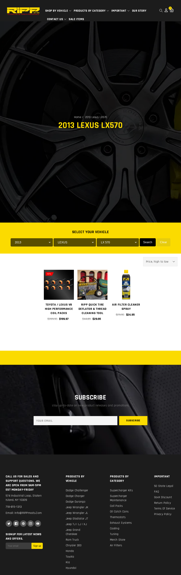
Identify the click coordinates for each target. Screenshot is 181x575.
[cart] (92, 331)
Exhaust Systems (121, 523)
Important (119, 11)
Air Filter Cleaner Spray (126, 307)
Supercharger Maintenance (118, 498)
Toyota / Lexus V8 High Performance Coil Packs (59, 309)
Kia (68, 562)
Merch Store (117, 540)
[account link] (166, 11)
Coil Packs (116, 506)
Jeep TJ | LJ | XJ (76, 524)
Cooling (114, 528)
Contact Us (55, 19)
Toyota (70, 557)
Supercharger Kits (121, 490)
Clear (163, 242)
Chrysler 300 (74, 545)
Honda (70, 551)
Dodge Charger (75, 496)
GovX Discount (163, 497)
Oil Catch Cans (119, 511)
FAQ (156, 492)
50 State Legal (163, 486)
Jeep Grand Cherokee (73, 532)
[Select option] (58, 331)
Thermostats (117, 517)
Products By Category (90, 11)
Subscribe (133, 420)
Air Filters (116, 545)
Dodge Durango (75, 502)
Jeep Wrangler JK (77, 507)
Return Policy (162, 503)
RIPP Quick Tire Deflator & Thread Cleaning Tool (92, 309)
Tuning (114, 534)
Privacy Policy (162, 514)
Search (147, 242)
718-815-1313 (14, 507)
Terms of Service (164, 509)
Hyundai (71, 568)
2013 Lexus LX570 (96, 117)
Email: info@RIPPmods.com (24, 513)
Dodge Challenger (77, 490)
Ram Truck (72, 540)
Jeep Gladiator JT (77, 519)
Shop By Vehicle (57, 11)
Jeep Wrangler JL (77, 513)
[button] (161, 10)
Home (77, 117)
